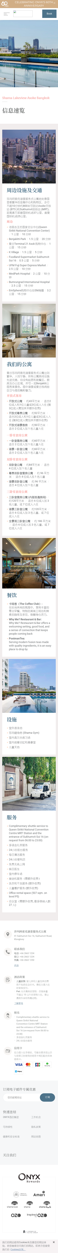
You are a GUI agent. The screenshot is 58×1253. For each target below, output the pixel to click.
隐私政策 (36, 1126)
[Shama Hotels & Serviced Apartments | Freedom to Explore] (28, 1204)
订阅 (47, 1097)
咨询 (16, 965)
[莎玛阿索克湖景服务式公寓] (23, 13)
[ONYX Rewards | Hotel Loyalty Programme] (29, 1176)
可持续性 (7, 1126)
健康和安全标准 (11, 1136)
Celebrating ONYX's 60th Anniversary (34, 4)
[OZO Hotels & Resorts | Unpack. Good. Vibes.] (16, 1215)
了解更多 (18, 1003)
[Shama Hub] (45, 1204)
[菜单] (6, 13)
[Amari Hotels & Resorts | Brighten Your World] (39, 1194)
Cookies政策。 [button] (18, 1249)
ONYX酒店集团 (11, 1117)
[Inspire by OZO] (37, 1215)
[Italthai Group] (30, 1233)
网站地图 (36, 1136)
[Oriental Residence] (20, 1194)
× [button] (54, 1242)
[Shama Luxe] (12, 1204)
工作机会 (36, 1117)
